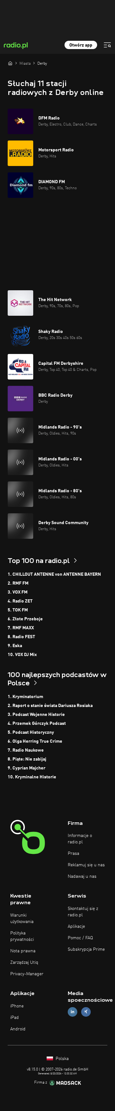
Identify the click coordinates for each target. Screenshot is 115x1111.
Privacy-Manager (26, 974)
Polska (61, 1059)
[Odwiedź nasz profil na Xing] (85, 1011)
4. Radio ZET (20, 601)
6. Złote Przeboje (25, 619)
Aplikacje (76, 926)
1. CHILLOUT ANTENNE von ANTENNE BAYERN (54, 574)
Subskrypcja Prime (86, 949)
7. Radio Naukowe (26, 750)
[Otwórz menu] (107, 45)
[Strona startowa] (10, 63)
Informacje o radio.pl (80, 838)
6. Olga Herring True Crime (35, 741)
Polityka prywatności (22, 936)
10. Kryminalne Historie (32, 777)
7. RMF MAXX (21, 628)
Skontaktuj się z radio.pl (83, 911)
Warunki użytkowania (22, 918)
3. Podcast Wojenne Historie (36, 714)
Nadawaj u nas (82, 876)
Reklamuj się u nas (86, 865)
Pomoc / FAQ (80, 938)
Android (18, 1029)
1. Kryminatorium (25, 697)
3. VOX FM (17, 592)
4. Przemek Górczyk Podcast (37, 723)
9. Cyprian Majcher (26, 768)
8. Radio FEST (21, 637)
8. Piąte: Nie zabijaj (27, 759)
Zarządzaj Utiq (24, 962)
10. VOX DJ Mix (22, 655)
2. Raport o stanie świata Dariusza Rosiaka (50, 705)
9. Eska (15, 646)
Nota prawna (22, 951)
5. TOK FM (18, 610)
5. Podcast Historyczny (31, 732)
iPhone (17, 1006)
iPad (14, 1017)
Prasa (73, 853)
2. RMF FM (18, 583)
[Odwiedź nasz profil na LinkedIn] (72, 1011)
